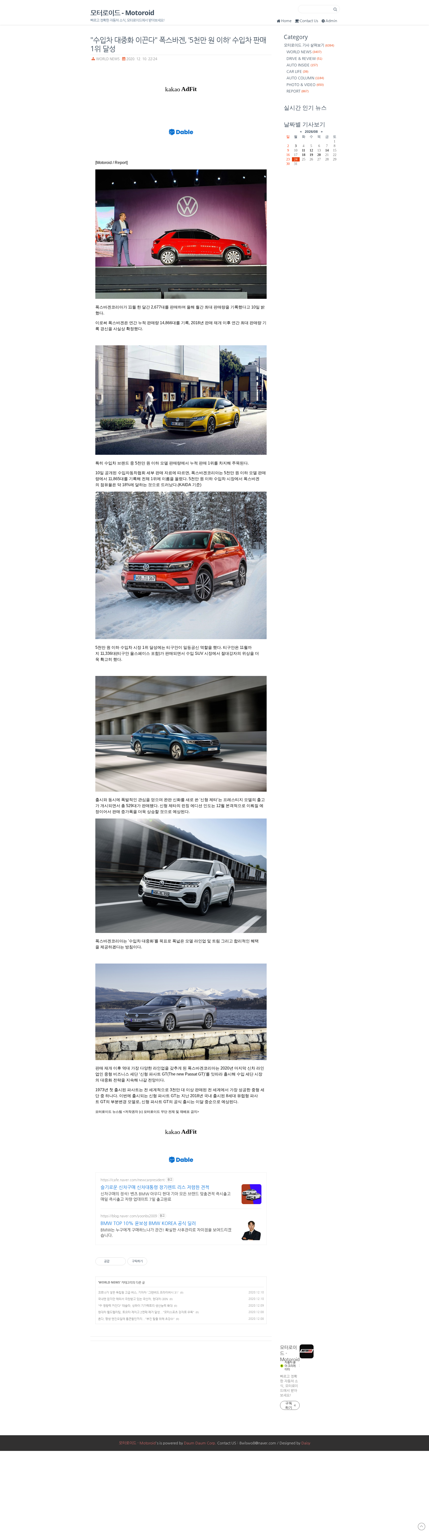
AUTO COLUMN (305, 78)
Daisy (305, 1443)
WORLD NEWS (108, 59)
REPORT (297, 91)
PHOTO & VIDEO (305, 84)
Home (286, 20)
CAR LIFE (297, 71)
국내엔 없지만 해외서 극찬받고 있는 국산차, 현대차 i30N (133, 1299)
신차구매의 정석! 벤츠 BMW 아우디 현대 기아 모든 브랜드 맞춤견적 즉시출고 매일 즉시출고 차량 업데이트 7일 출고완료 (166, 1196)
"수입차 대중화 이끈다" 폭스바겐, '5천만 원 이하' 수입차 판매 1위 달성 (178, 44)
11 (303, 150)
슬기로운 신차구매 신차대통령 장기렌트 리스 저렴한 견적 (155, 1187)
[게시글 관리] (120, 1261)
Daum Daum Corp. (200, 1443)
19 (311, 155)
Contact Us (309, 20)
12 (311, 150)
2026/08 (311, 132)
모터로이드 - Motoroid (122, 13)
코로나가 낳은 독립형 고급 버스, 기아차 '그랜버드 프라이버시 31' (138, 1292)
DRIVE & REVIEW (304, 58)
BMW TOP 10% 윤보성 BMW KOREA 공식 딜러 (148, 1223)
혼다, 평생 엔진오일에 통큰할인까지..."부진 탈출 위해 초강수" (136, 1319)
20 (319, 155)
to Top (421, 1526)
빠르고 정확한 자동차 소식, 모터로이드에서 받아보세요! (289, 1385)
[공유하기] (114, 1261)
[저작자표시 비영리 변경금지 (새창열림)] (154, 1261)
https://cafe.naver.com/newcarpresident (133, 1180)
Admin (331, 20)
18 (303, 155)
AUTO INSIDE (302, 65)
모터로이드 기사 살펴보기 (309, 45)
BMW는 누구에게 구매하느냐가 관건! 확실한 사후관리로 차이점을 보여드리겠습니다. (166, 1232)
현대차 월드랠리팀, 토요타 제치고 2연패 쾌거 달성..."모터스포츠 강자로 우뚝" (146, 1312)
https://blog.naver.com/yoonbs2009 (129, 1216)
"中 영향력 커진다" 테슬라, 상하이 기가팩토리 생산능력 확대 (135, 1305)
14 (327, 150)
